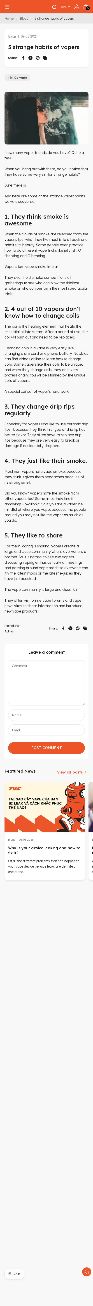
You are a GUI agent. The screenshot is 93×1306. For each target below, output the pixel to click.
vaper (29, 152)
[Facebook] (23, 58)
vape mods (48, 567)
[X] (30, 58)
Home (9, 18)
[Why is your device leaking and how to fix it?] (45, 807)
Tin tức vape (17, 77)
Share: (13, 57)
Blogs (24, 18)
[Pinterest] (37, 58)
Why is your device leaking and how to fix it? (44, 850)
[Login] (76, 6)
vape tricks (47, 250)
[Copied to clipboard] (45, 58)
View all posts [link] (70, 772)
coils (25, 348)
